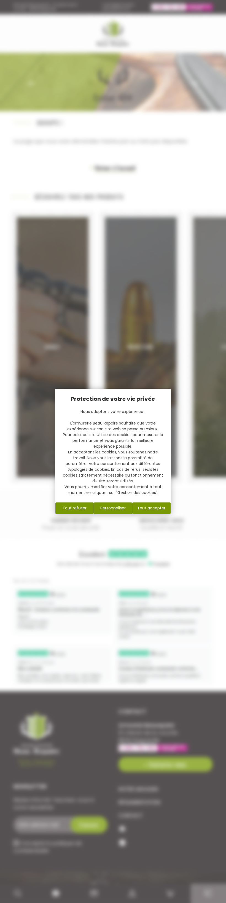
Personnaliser (113, 508)
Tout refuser (75, 508)
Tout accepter (151, 508)
